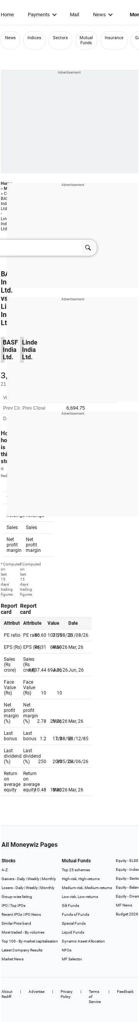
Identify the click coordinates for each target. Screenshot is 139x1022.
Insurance (114, 37)
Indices (34, 37)
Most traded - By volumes (23, 932)
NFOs (66, 950)
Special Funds (74, 923)
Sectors (60, 37)
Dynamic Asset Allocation (83, 941)
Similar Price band (16, 923)
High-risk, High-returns (81, 878)
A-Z (5, 869)
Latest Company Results (22, 950)
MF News (124, 905)
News (99, 14)
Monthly (49, 878)
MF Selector (72, 959)
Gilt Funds (70, 905)
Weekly (33, 878)
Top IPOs (17, 905)
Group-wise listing (17, 896)
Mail (74, 14)
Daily (21, 878)
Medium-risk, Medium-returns (87, 887)
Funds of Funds (75, 914)
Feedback (125, 991)
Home (7, 14)
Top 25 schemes (76, 869)
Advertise (36, 991)
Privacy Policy (67, 994)
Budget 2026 (127, 914)
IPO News (32, 914)
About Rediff (7, 994)
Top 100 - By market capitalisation (30, 941)
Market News (13, 959)
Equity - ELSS (127, 860)
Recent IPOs (12, 914)
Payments (39, 14)
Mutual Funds (86, 40)
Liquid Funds (73, 932)
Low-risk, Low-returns (80, 896)
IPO (5, 905)
